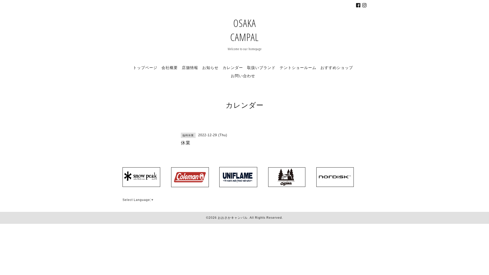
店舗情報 (190, 67)
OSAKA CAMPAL (244, 30)
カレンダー (233, 67)
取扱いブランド (261, 67)
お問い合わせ (243, 75)
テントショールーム (298, 67)
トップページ (145, 67)
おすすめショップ (336, 67)
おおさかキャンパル (233, 217)
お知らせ (210, 67)
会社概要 (169, 67)
